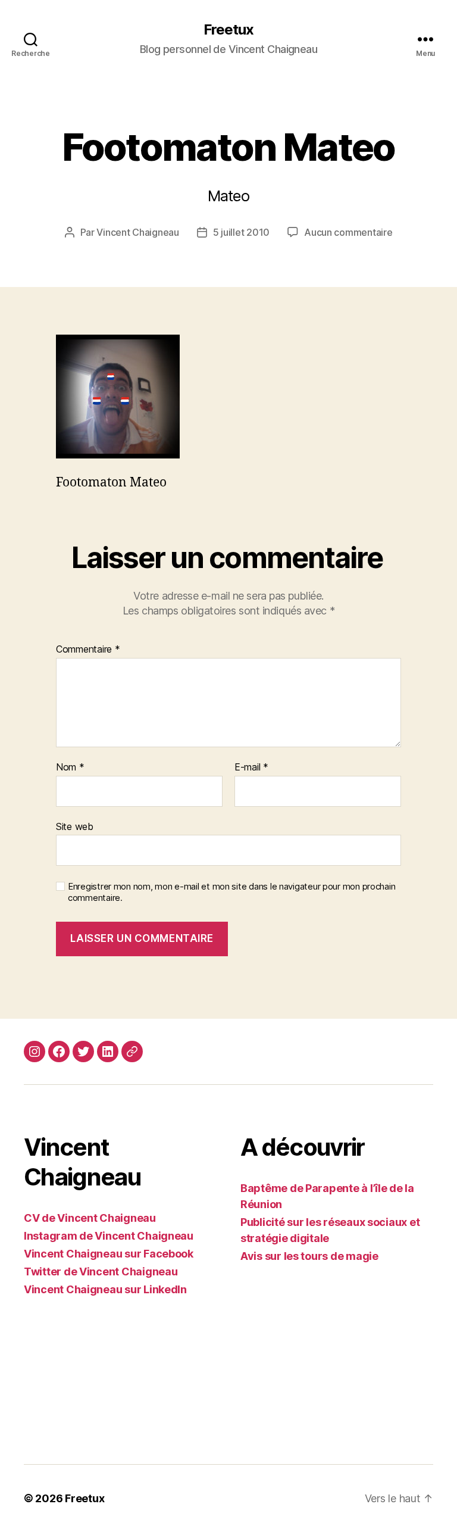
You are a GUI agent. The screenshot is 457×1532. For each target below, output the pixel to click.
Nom (70, 767)
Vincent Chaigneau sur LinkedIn (105, 1289)
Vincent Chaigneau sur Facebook (108, 1253)
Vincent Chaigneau (137, 232)
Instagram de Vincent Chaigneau (108, 1236)
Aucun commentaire (348, 232)
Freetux (228, 30)
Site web (74, 826)
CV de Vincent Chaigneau (90, 1218)
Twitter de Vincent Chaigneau (100, 1271)
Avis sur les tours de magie (309, 1256)
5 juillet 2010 (241, 232)
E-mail (251, 767)
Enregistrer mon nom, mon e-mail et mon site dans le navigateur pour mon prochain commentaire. (231, 892)
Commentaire (88, 649)
